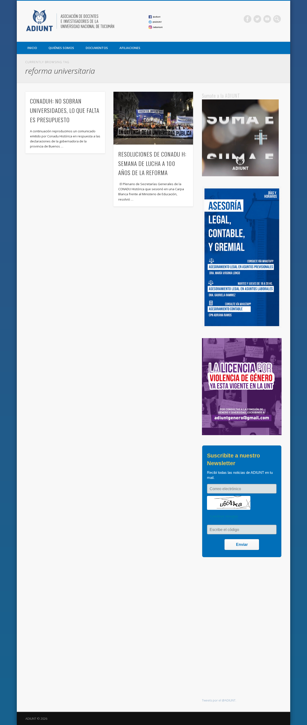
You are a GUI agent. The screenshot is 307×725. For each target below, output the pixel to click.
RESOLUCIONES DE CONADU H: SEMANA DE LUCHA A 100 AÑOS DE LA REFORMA (152, 163)
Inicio (32, 48)
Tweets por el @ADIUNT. (219, 700)
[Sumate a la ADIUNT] (240, 175)
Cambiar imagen (224, 516)
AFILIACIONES (129, 48)
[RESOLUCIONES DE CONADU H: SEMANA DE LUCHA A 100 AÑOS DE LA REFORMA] (153, 118)
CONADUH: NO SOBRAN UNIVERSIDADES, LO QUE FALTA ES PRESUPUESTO (64, 110)
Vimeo (267, 19)
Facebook (247, 19)
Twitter (257, 19)
